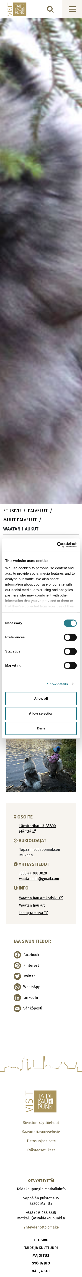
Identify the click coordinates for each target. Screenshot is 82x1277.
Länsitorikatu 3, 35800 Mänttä (37, 828)
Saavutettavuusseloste (41, 1132)
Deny (41, 728)
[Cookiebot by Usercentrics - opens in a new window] (58, 545)
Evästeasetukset (41, 1150)
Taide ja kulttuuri (41, 1248)
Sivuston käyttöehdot (41, 1123)
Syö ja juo (41, 1263)
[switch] (70, 637)
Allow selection (41, 713)
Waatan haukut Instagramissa (32, 909)
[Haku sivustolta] (50, 9)
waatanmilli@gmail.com (39, 879)
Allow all (41, 698)
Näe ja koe (41, 1271)
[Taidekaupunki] (14, 9)
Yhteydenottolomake (41, 1227)
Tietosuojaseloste (41, 1141)
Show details (57, 684)
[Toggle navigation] (72, 9)
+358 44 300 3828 (33, 873)
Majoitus (41, 1255)
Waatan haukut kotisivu (39, 898)
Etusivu (41, 1240)
